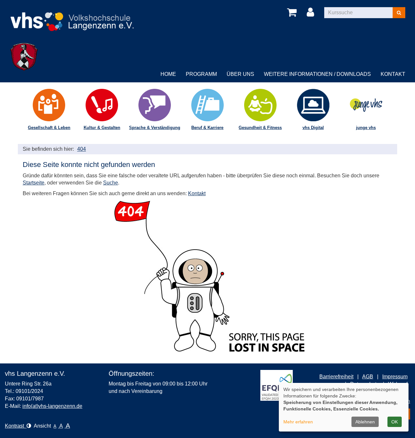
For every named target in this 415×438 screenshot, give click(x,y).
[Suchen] (399, 12)
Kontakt (197, 193)
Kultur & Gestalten (102, 127)
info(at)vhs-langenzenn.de (52, 406)
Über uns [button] (240, 74)
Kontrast (16, 426)
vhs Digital (313, 127)
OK (394, 421)
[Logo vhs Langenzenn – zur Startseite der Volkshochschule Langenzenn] (72, 16)
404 (81, 149)
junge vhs (366, 127)
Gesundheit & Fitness (260, 127)
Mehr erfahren (298, 421)
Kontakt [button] (393, 74)
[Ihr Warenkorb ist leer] (293, 12)
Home (168, 74)
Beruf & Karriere (207, 127)
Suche (110, 182)
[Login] (311, 12)
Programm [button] (201, 74)
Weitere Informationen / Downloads (317, 74)
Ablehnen (365, 421)
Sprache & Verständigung (154, 127)
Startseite (33, 182)
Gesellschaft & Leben (49, 127)
